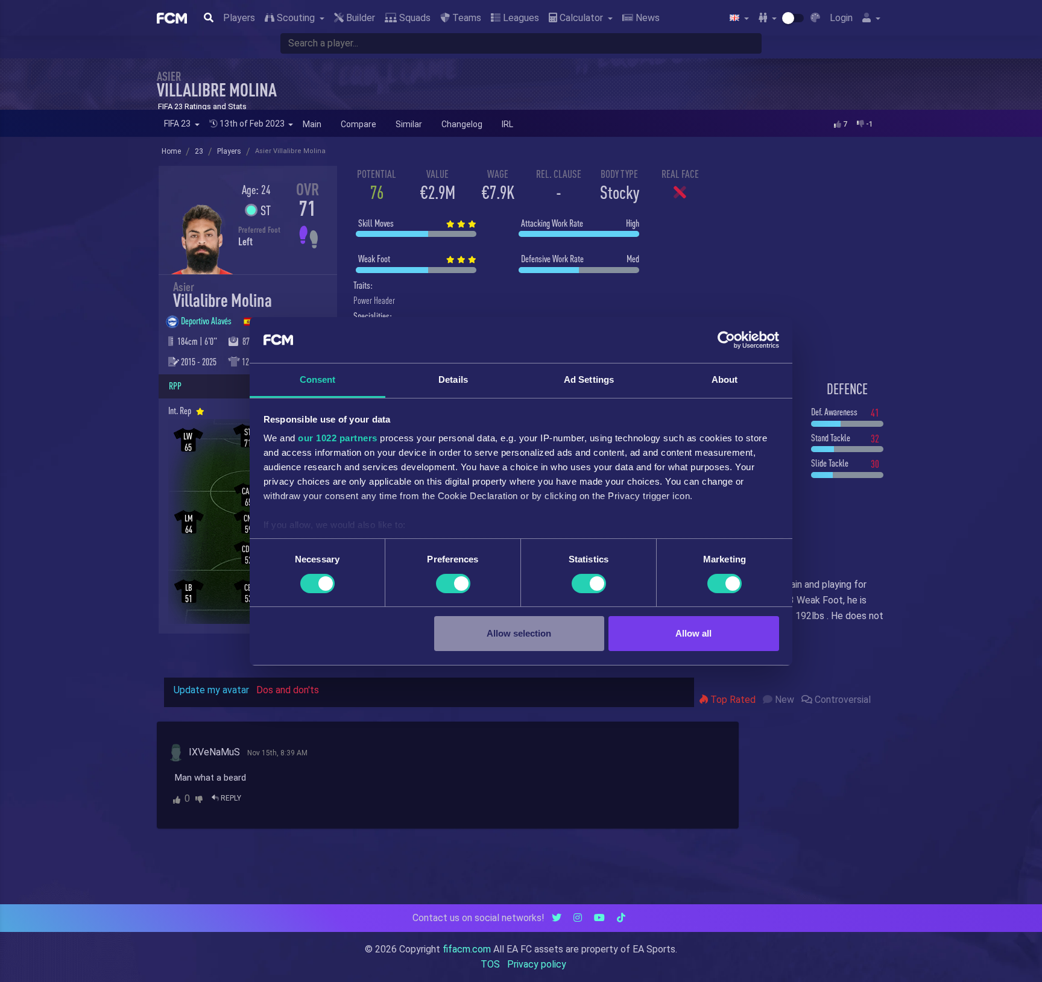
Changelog (461, 124)
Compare (358, 124)
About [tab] (725, 379)
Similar (409, 124)
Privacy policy (536, 964)
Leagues (519, 18)
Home (171, 151)
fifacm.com (467, 949)
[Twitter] (556, 918)
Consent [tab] (318, 379)
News (646, 18)
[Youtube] (599, 918)
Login (841, 18)
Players (239, 18)
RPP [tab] (175, 385)
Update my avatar (211, 690)
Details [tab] (453, 379)
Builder (359, 18)
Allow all (693, 633)
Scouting (295, 18)
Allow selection (519, 633)
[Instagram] (577, 918)
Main (312, 124)
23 (199, 151)
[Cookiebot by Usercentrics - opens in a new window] (726, 340)
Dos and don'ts (287, 690)
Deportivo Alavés (207, 320)
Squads (414, 18)
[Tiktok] (621, 918)
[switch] (453, 583)
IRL (507, 124)
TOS (490, 964)
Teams (465, 18)
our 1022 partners (337, 438)
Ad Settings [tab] (589, 379)
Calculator (581, 18)
